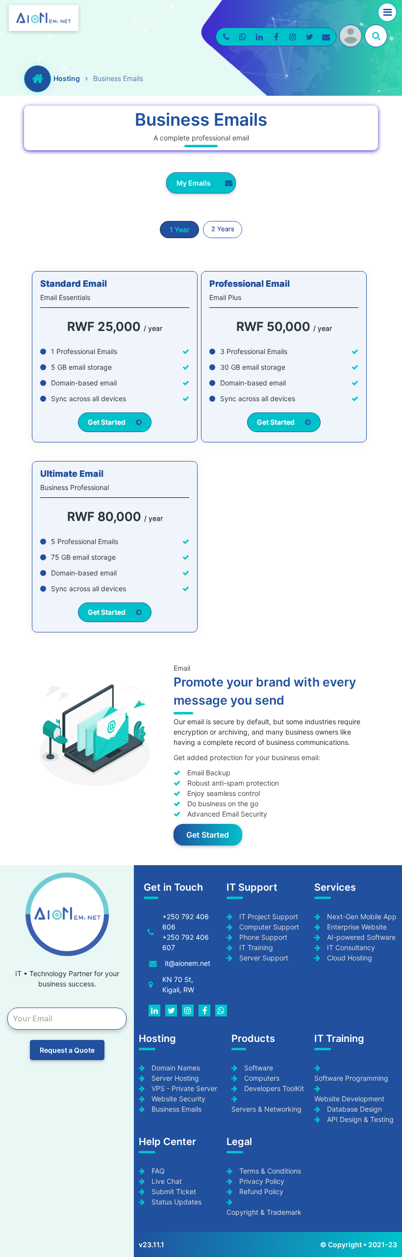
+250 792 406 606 (185, 921)
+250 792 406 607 (185, 942)
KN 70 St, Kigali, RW (178, 984)
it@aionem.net (187, 963)
